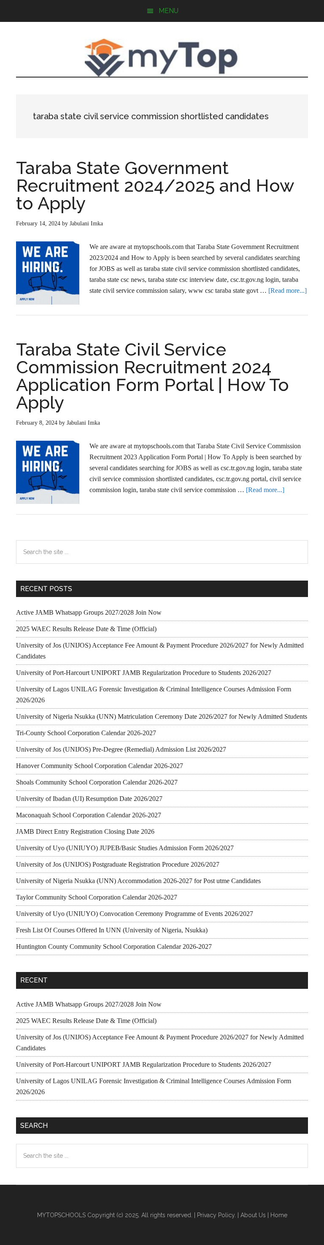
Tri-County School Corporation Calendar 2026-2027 (86, 732)
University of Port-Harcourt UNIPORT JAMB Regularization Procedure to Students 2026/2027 (143, 672)
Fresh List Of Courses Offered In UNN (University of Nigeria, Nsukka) (112, 930)
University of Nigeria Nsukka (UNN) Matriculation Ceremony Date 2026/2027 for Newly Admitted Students (161, 716)
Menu (168, 11)
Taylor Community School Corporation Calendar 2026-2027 (96, 897)
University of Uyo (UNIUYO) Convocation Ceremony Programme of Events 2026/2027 (134, 913)
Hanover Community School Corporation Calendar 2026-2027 (99, 765)
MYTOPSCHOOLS (162, 58)
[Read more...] (287, 290)
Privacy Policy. (216, 1215)
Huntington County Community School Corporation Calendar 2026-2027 (114, 946)
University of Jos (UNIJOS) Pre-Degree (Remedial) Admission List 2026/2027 (121, 749)
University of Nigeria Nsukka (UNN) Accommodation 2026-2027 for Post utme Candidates (138, 880)
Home (278, 1215)
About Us (253, 1215)
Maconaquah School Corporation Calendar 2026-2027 (88, 815)
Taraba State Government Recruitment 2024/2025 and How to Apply (155, 186)
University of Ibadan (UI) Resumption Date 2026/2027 (89, 798)
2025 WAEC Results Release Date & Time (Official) (86, 628)
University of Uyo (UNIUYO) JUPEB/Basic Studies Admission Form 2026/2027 (125, 847)
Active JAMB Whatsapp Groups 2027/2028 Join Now (89, 612)
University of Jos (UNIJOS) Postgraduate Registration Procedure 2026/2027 (117, 864)
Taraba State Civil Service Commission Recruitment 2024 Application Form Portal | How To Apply (152, 376)
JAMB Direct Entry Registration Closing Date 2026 (85, 831)
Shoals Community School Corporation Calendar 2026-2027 (97, 782)
